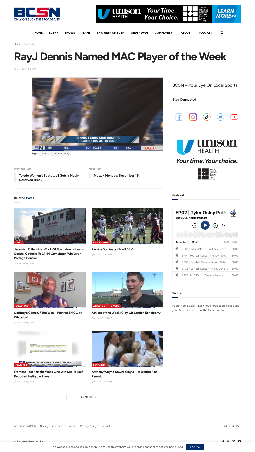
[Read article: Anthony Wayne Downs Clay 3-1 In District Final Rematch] (127, 349)
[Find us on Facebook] (223, 441)
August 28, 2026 (25, 263)
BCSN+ (53, 32)
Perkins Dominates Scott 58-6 (112, 249)
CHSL (19, 242)
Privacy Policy (88, 426)
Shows (70, 32)
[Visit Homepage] (37, 14)
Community (163, 32)
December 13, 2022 (25, 69)
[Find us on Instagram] (228, 441)
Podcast (205, 32)
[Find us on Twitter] (233, 441)
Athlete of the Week (106, 306)
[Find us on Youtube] (239, 441)
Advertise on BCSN (25, 426)
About (185, 32)
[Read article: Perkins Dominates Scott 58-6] (127, 226)
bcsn (44, 153)
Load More (88, 397)
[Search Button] (222, 33)
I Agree (195, 446)
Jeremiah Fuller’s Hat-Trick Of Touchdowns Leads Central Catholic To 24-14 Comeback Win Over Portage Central (49, 253)
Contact (105, 426)
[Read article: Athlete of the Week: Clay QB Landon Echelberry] (127, 290)
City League (100, 242)
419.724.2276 (232, 426)
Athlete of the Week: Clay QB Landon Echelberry (126, 313)
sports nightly (60, 153)
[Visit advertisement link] (168, 14)
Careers (72, 426)
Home (38, 32)
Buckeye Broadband (52, 426)
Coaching (22, 306)
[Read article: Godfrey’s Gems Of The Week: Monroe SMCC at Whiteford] (50, 290)
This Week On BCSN (111, 32)
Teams (85, 32)
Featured (29, 44)
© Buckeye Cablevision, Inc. (29, 441)
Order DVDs (139, 32)
